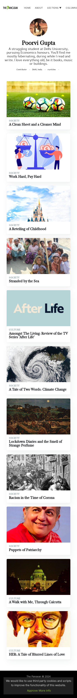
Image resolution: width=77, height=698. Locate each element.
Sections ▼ (54, 7)
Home (27, 7)
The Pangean (34, 676)
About (39, 7)
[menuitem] (27, 7)
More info (45, 690)
